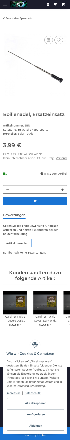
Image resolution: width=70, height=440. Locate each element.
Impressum (13, 393)
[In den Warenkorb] (6, 30)
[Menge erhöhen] (62, 189)
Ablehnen (35, 425)
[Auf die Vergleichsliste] (48, 40)
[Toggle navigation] (5, 2)
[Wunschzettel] (55, 4)
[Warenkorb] (63, 4)
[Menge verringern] (7, 189)
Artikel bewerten (17, 243)
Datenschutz (32, 393)
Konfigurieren (36, 414)
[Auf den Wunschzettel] (58, 40)
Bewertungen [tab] (14, 215)
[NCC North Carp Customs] (18, 4)
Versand (61, 158)
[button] (48, 4)
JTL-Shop (41, 435)
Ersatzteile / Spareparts (33, 129)
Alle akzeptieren (35, 403)
